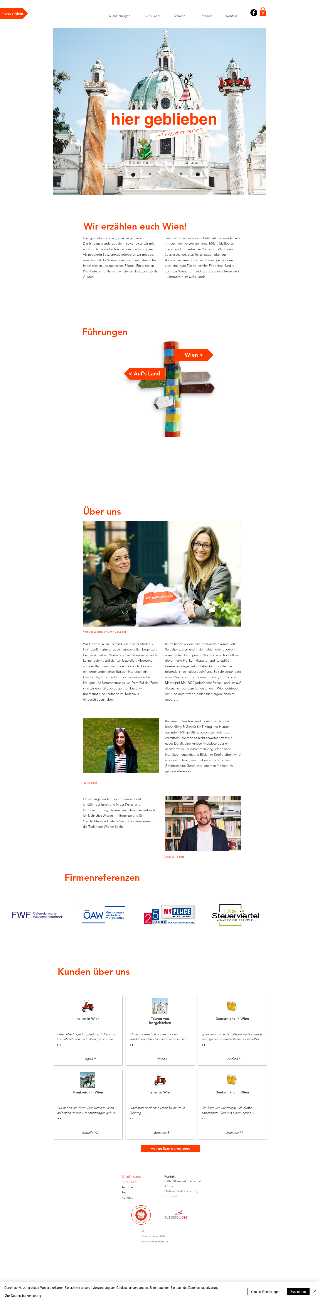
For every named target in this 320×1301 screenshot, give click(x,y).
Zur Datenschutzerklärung (23, 1295)
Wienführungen (132, 1176)
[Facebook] (253, 12)
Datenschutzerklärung (181, 1191)
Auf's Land (128, 1182)
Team (125, 1192)
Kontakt (127, 1197)
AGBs (168, 1186)
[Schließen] (314, 1292)
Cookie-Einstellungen (265, 1291)
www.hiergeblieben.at (155, 1241)
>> (59, 1045)
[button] (263, 11)
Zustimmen (298, 1291)
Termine (127, 1187)
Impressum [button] (173, 1196)
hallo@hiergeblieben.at (183, 1181)
